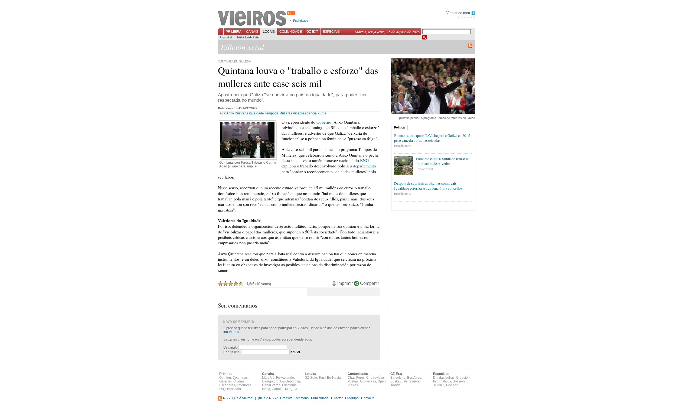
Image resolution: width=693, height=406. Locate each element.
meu (467, 13)
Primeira (233, 32)
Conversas (368, 381)
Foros (360, 377)
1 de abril (452, 385)
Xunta (322, 113)
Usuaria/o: (230, 347)
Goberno (323, 122)
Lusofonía (289, 385)
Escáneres (227, 385)
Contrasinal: (232, 352)
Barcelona (398, 377)
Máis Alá (268, 377)
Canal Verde (271, 385)
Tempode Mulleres (278, 113)
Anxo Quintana (237, 113)
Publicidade (300, 20)
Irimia (266, 389)
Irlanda (395, 385)
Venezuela (412, 381)
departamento (364, 166)
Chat (351, 377)
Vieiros (257, 19)
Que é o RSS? (267, 398)
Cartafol (277, 389)
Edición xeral (402, 145)
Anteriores (243, 385)
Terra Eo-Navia (248, 37)
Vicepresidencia (305, 113)
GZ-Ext (312, 32)
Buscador (234, 389)
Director (337, 398)
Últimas (238, 381)
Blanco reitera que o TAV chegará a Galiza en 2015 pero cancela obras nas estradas (432, 138)
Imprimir (345, 283)
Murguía (291, 389)
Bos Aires (414, 377)
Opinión (225, 377)
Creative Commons (294, 398)
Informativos (442, 381)
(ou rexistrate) (466, 17)
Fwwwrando (285, 377)
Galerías (225, 381)
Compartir (369, 283)
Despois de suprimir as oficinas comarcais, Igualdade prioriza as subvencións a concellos (428, 186)
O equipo (352, 398)
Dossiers (459, 381)
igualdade (256, 113)
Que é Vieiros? (243, 398)
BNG (364, 160)
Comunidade (290, 32)
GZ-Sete (226, 37)
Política (399, 127)
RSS (226, 398)
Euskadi (396, 381)
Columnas (240, 377)
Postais (353, 381)
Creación (463, 377)
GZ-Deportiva (290, 381)
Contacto (367, 398)
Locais (269, 32)
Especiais (331, 32)
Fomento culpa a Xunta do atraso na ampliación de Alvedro (442, 161)
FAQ (222, 389)
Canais (252, 32)
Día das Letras (444, 377)
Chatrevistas (375, 377)
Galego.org (270, 381)
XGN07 (438, 385)
